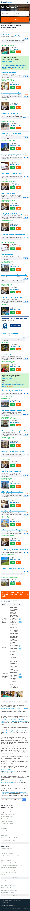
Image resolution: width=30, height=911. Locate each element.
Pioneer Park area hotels (7, 853)
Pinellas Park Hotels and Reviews (9, 821)
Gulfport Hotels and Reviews (8, 819)
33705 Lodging (4, 892)
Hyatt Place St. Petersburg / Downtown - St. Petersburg (11, 134)
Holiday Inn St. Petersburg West (9, 792)
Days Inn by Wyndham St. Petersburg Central (14, 511)
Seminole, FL (4, 835)
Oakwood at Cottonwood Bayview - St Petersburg (14, 234)
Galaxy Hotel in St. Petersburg (11, 214)
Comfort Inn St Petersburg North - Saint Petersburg (13, 568)
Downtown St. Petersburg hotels (8, 872)
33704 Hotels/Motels (6, 890)
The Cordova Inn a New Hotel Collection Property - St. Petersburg (13, 173)
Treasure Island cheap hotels (8, 826)
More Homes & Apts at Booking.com (14, 318)
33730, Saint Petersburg (7, 887)
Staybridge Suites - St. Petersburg (13, 410)
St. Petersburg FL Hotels (7, 816)
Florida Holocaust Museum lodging (9, 862)
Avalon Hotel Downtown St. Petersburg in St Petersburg (11, 333)
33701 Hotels (4, 883)
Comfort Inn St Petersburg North (18, 708)
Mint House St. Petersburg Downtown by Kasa (14, 431)
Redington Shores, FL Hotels (8, 840)
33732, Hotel (4, 885)
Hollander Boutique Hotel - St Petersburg (11, 298)
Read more (15, 181)
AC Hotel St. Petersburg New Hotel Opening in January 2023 (13, 154)
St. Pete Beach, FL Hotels (7, 823)
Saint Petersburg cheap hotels (8, 814)
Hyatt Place (20, 720)
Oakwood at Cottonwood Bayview (19, 770)
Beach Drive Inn (6, 355)
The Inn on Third (7, 254)
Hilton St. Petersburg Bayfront (12, 35)
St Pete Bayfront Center (6, 848)
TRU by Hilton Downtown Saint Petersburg (12, 492)
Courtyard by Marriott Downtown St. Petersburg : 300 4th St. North (14, 275)
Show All (15, 843)
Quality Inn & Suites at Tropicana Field (14, 549)
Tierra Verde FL (4, 828)
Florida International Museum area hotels (10, 858)
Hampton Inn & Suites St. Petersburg (10, 710)
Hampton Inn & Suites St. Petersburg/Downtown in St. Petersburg (11, 113)
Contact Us (3, 900)
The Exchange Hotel (8, 193)
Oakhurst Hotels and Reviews (8, 830)
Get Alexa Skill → (11, 68)
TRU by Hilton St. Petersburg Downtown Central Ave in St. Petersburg (11, 471)
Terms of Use (14, 900)
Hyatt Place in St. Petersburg (11, 93)
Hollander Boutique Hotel (9, 771)
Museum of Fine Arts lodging (8, 870)
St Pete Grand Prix (5, 851)
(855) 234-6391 (11, 905)
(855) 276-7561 (7, 61)
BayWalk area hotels (6, 860)
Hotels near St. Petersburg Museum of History (12, 865)
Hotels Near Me (4, 902)
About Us (8, 900)
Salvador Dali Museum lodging (8, 867)
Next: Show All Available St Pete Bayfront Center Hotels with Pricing (13, 595)
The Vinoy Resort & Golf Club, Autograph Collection (11, 390)
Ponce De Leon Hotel (8, 72)
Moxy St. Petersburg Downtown (12, 451)
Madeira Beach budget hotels (8, 833)
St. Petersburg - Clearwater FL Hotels (10, 837)
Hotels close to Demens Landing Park (10, 855)
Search (23, 799)
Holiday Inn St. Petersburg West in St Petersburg (14, 530)
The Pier (3, 874)
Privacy (19, 900)
